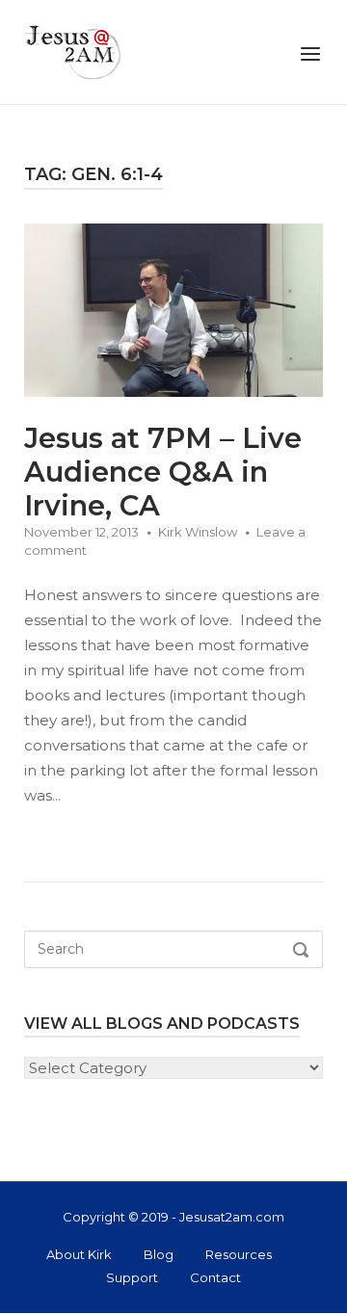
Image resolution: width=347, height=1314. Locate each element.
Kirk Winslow (197, 531)
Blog (159, 1254)
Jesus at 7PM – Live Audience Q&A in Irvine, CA (163, 471)
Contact (215, 1277)
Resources (238, 1254)
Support (132, 1277)
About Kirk (79, 1254)
